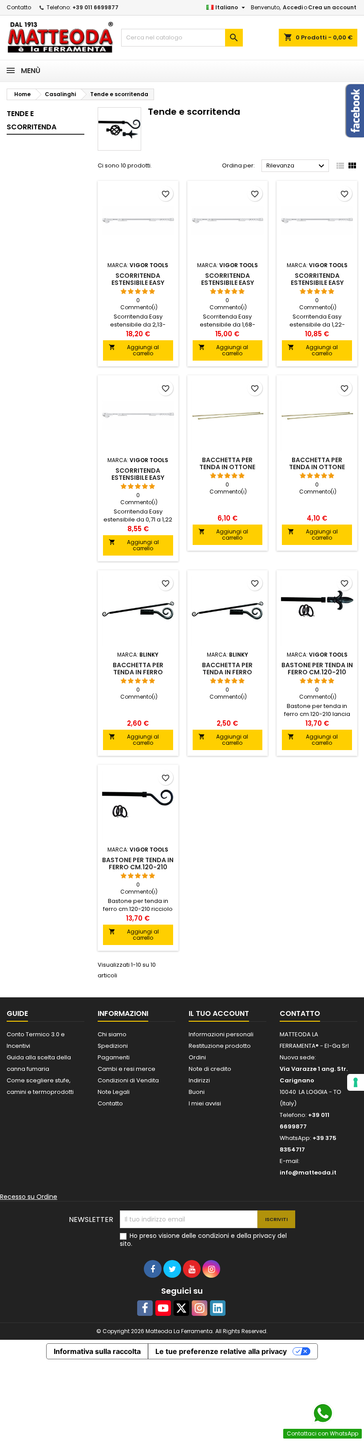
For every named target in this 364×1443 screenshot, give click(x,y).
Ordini (197, 1057)
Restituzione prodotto (220, 1046)
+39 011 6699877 (95, 7)
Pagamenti (114, 1057)
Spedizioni (113, 1046)
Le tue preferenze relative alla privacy (221, 1351)
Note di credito (210, 1069)
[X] (181, 1308)
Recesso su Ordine (28, 1197)
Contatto (19, 7)
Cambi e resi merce (126, 1069)
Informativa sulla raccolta (97, 1351)
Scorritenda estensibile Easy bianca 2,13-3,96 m (138, 282)
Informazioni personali (221, 1034)
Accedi (293, 7)
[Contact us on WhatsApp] (323, 1413)
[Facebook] (145, 1308)
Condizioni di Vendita (128, 1080)
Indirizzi (199, 1080)
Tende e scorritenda (31, 120)
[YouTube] (163, 1308)
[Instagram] (199, 1308)
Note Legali (114, 1092)
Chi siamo (112, 1034)
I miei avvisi (205, 1103)
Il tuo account (219, 1013)
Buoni (197, 1092)
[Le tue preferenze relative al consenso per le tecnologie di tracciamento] (355, 1082)
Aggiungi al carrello (134, 350)
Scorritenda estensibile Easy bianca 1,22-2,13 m (317, 282)
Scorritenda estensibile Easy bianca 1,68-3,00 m (227, 282)
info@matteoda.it (308, 1172)
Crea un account (332, 7)
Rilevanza (296, 166)
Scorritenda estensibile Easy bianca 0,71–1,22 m (138, 477)
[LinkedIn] (218, 1308)
